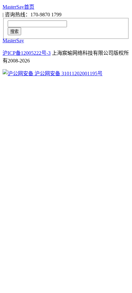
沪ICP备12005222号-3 (27, 53)
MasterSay (13, 40)
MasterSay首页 (18, 7)
